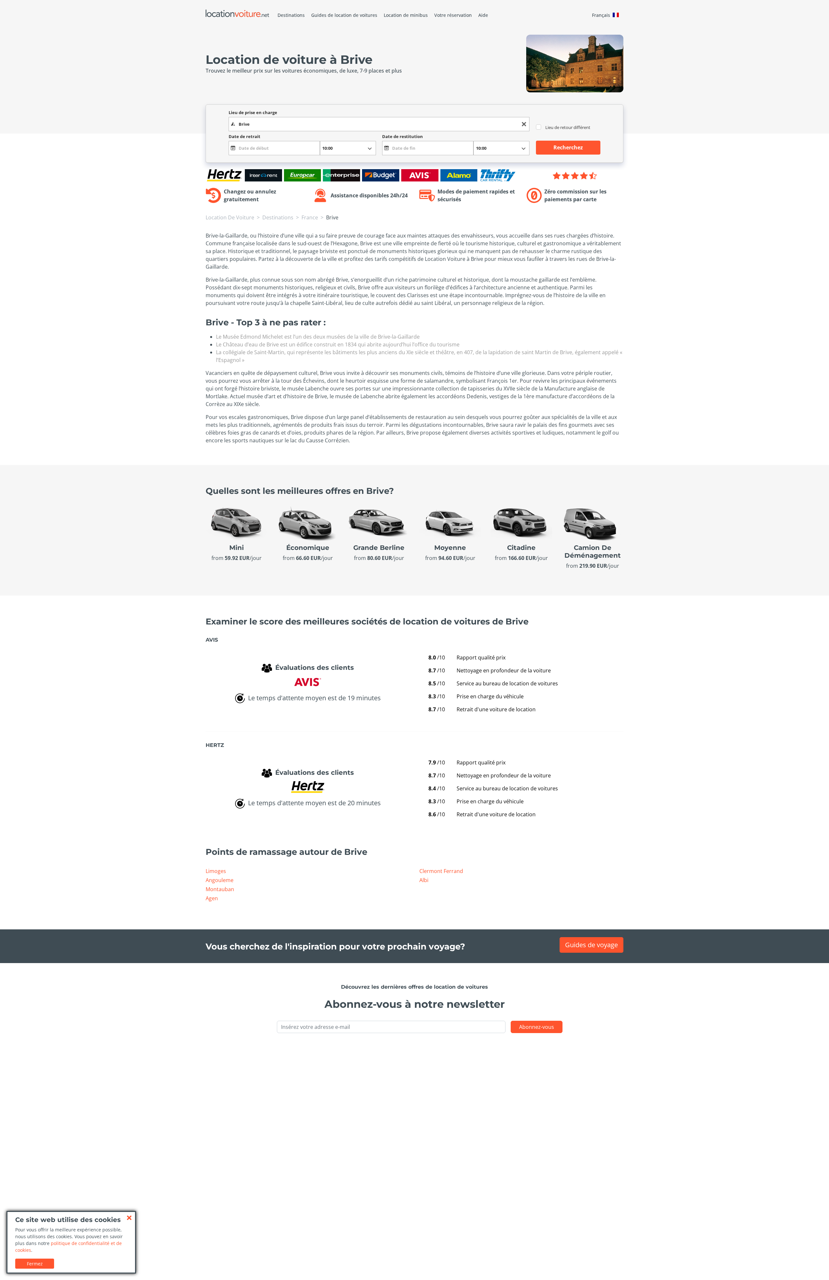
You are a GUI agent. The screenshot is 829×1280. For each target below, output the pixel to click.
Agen (212, 898)
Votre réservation (453, 15)
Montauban (220, 889)
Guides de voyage (591, 944)
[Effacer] (524, 124)
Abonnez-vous (536, 1026)
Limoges (216, 871)
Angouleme (219, 880)
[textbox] (379, 124)
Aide (483, 15)
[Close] (129, 1218)
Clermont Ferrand (441, 871)
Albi (423, 880)
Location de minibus (406, 15)
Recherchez (568, 147)
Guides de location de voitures (344, 15)
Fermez (35, 1264)
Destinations (291, 15)
